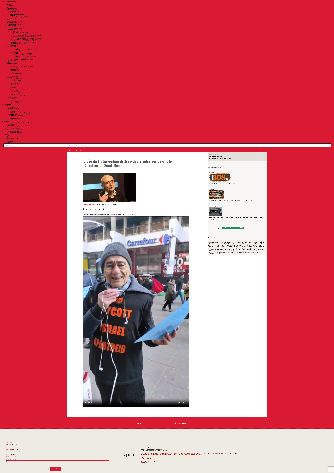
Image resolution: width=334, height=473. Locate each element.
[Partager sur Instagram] (95, 209)
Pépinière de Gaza (252, 249)
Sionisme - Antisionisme (239, 251)
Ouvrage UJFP (257, 248)
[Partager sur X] (86, 209)
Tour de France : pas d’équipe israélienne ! (222, 183)
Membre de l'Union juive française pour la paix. (220, 158)
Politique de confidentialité (13, 457)
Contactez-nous (10, 454)
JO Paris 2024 (257, 245)
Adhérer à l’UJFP (11, 442)
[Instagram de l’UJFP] (133, 455)
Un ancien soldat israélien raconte (246, 252)
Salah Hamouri (227, 251)
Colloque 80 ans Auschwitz (227, 242)
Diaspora (235, 244)
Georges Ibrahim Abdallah (228, 245)
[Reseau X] (124, 455)
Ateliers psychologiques (257, 241)
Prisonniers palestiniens (223, 249)
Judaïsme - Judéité (214, 246)
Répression (219, 251)
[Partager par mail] (99, 209)
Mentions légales (11, 459)
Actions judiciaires (214, 241)
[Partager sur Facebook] (90, 209)
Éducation (218, 253)
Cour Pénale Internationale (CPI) (218, 244)
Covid (229, 244)
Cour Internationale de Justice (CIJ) (254, 242)
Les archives (55, 469)
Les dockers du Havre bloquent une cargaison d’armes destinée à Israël (231, 200)
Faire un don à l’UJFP (12, 444)
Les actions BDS (113, 204)
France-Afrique (255, 244)
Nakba (230, 248)
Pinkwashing (212, 249)
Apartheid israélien (244, 241)
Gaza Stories (216, 245)
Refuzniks (211, 251)
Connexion (9, 461)
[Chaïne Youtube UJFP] (129, 455)
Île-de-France (79, 150)
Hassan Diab (247, 245)
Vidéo (258, 252)
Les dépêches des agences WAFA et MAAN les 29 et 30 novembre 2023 (186, 422)
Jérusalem (224, 246)
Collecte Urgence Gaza (12, 447)
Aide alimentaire (224, 241)
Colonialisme (239, 242)
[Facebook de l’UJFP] (120, 455)
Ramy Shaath (262, 249)
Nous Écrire (144, 462)
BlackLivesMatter (213, 242)
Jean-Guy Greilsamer (89, 204)
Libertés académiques (234, 246)
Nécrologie (249, 248)
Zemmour (211, 253)
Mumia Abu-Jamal (222, 248)
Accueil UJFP (72, 150)
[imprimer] (104, 209)
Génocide (240, 245)
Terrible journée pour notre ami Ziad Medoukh (146, 422)
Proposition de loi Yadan (238, 249)
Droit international (244, 244)
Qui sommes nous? (11, 452)
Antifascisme (233, 241)
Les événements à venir (12, 449)
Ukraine (233, 252)
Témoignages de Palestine (222, 252)
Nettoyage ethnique (238, 248)
